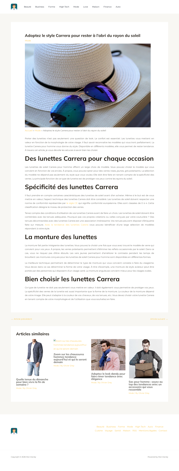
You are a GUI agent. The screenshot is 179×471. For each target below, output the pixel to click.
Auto (150, 426)
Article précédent (21, 319)
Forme (121, 426)
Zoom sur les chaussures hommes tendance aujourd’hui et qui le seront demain (70, 358)
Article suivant (159, 319)
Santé (118, 430)
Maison (126, 430)
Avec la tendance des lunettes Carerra (67, 225)
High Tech (140, 426)
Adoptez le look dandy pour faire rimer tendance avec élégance (108, 376)
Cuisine (99, 430)
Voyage (109, 430)
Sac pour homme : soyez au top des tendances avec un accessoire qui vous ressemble (146, 385)
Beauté (100, 426)
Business (111, 426)
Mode (28, 40)
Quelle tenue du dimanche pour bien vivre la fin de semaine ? (32, 382)
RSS (134, 430)
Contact (163, 430)
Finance (159, 426)
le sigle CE (72, 203)
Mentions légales (148, 430)
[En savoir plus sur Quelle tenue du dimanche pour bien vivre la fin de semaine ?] (33, 357)
